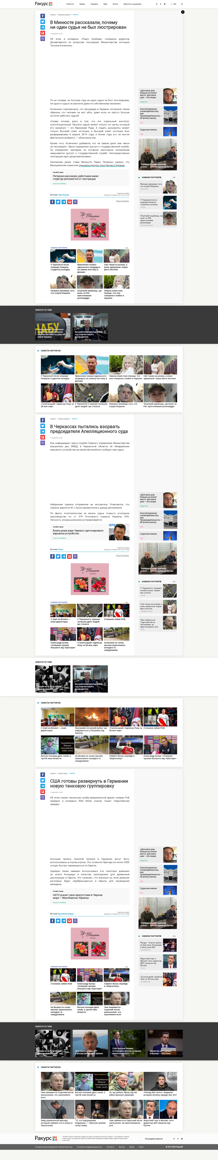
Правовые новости (64, 14)
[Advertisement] (90, 72)
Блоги (115, 4)
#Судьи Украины (122, 201)
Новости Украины (63, 419)
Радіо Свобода (63, 195)
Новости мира (62, 773)
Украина (94, 4)
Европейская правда (66, 914)
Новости (70, 4)
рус (175, 4)
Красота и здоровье (132, 4)
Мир (105, 4)
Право (82, 4)
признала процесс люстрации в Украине (102, 165)
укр (171, 4)
